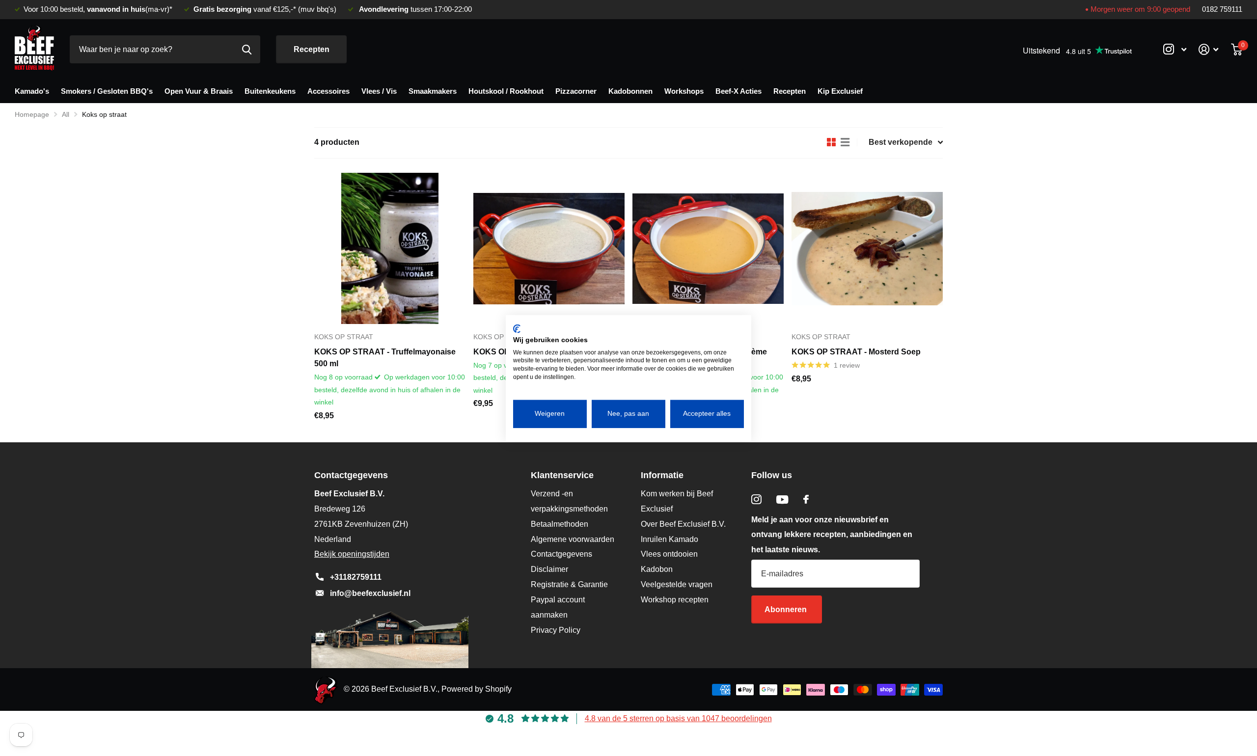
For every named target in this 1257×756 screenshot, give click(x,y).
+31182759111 (356, 577)
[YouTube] (782, 499)
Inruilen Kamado (669, 539)
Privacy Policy (555, 630)
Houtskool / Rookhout (506, 91)
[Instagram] (756, 499)
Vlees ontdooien (669, 554)
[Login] (1209, 49)
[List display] (845, 142)
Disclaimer (549, 569)
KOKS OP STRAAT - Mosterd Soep (856, 352)
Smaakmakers (433, 91)
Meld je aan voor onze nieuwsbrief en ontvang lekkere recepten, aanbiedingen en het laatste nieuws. (831, 534)
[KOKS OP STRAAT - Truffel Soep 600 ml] (549, 248)
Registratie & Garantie (569, 584)
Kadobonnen (630, 91)
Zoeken (246, 49)
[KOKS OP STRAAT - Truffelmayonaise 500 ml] (389, 248)
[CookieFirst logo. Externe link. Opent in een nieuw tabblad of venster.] (516, 328)
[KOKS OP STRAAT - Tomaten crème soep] (708, 248)
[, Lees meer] (1174, 49)
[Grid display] (831, 142)
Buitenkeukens (270, 91)
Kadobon (657, 569)
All (65, 114)
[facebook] (806, 499)
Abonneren (787, 609)
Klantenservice (562, 475)
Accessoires (328, 91)
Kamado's (32, 91)
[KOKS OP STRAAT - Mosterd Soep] (867, 248)
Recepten (311, 49)
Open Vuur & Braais (198, 91)
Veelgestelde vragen (676, 584)
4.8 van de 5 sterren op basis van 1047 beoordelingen (678, 718)
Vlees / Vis (379, 91)
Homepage (32, 114)
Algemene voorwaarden (572, 539)
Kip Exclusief (840, 91)
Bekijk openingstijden (351, 554)
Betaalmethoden (559, 524)
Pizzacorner (576, 91)
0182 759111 (1222, 9)
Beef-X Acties (738, 91)
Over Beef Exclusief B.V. (683, 524)
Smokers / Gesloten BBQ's (107, 91)
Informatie (662, 475)
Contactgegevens (561, 554)
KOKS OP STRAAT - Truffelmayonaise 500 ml (385, 358)
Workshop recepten (675, 599)
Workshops (684, 91)
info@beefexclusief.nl (370, 593)
